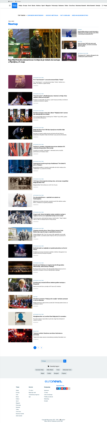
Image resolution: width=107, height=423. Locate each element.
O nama (46, 392)
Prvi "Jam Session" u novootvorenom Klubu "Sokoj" (48, 79)
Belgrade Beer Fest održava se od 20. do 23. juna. (45, 185)
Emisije (98, 5)
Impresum (46, 390)
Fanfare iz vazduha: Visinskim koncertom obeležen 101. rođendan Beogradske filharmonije (49, 147)
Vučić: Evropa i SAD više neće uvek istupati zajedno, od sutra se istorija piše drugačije (87, 44)
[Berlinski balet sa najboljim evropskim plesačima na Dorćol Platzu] (20, 251)
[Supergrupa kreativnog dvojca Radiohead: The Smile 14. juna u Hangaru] (20, 166)
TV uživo (31, 390)
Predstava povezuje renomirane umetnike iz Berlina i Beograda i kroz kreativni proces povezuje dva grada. (50, 252)
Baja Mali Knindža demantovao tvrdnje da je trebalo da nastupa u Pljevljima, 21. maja (34, 61)
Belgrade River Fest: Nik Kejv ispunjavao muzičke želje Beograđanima (49, 130)
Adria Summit (91, 5)
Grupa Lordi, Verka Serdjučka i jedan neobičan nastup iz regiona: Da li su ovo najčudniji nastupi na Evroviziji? (49, 215)
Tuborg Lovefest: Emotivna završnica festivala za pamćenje (47, 333)
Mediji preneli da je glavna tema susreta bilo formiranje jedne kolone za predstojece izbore (50, 303)
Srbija (20, 5)
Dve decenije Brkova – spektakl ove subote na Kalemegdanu (46, 198)
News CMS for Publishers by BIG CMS (53, 421)
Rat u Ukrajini (65, 15)
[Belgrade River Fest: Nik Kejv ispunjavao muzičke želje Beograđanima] (20, 132)
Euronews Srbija (39, 369)
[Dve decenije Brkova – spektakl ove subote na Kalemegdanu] (20, 200)
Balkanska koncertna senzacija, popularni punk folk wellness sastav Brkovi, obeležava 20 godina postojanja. (49, 202)
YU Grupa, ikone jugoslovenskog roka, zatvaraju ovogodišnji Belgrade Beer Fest (50, 181)
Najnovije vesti (32, 392)
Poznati (10, 57)
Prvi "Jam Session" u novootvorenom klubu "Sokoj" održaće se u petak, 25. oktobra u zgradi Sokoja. (49, 82)
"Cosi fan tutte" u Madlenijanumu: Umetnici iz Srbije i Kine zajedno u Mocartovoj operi (50, 96)
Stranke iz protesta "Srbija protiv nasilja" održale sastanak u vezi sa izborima (50, 299)
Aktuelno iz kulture (83, 53)
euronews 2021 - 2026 (53, 419)
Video (66, 5)
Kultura (38, 5)
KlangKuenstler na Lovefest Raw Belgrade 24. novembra (49, 316)
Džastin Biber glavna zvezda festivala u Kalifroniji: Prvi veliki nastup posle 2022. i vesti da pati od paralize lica (88, 33)
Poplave (64, 373)
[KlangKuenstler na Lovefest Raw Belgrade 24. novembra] (20, 318)
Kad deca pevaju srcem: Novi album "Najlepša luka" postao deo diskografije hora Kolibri (50, 113)
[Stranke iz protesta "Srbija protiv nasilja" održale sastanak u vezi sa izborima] (20, 301)
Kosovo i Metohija (52, 15)
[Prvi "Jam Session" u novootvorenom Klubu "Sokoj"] (20, 82)
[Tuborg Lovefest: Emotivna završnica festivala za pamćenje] (20, 335)
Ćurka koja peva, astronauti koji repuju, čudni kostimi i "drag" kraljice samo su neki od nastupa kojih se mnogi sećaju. (49, 219)
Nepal (42, 373)
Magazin (48, 5)
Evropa (25, 5)
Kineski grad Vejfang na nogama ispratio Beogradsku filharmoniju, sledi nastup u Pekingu (48, 265)
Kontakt (46, 401)
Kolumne (61, 5)
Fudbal (49, 373)
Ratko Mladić (50, 369)
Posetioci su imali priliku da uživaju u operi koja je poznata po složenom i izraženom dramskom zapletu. (50, 100)
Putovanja (55, 5)
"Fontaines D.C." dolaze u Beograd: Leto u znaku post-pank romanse (88, 56)
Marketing (46, 398)
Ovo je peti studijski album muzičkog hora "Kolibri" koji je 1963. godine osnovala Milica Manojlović (50, 117)
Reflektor (36, 331)
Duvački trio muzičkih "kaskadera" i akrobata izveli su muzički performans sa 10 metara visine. (48, 151)
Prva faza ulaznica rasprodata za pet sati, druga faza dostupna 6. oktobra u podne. (49, 319)
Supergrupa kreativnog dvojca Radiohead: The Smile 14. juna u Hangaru (49, 164)
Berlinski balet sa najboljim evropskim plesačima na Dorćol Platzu (50, 248)
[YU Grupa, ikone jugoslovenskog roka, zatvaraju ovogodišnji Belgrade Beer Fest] (20, 183)
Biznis (33, 5)
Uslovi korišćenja (48, 394)
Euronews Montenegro (35, 15)
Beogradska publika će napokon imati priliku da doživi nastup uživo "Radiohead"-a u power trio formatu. (49, 168)
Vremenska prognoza (34, 394)
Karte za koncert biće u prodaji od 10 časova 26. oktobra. (47, 286)
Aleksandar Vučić (67, 369)
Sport (43, 5)
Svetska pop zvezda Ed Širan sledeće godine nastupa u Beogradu (49, 283)
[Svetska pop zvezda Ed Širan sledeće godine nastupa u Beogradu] (20, 285)
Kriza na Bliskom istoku (80, 15)
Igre (30, 396)
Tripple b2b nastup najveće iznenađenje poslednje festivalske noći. (49, 337)
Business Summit (81, 5)
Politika (80, 41)
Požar (58, 369)
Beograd (56, 373)
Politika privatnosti (48, 396)
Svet (29, 5)
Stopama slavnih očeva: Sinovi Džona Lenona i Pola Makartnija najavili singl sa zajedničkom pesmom (48, 231)
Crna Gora (72, 5)
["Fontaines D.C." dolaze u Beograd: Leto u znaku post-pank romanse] (69, 57)
